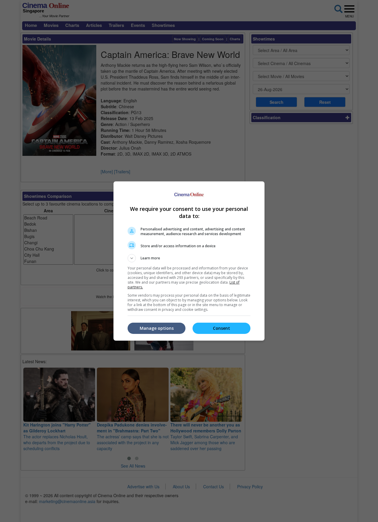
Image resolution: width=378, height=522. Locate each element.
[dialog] (189, 261)
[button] (189, 258)
